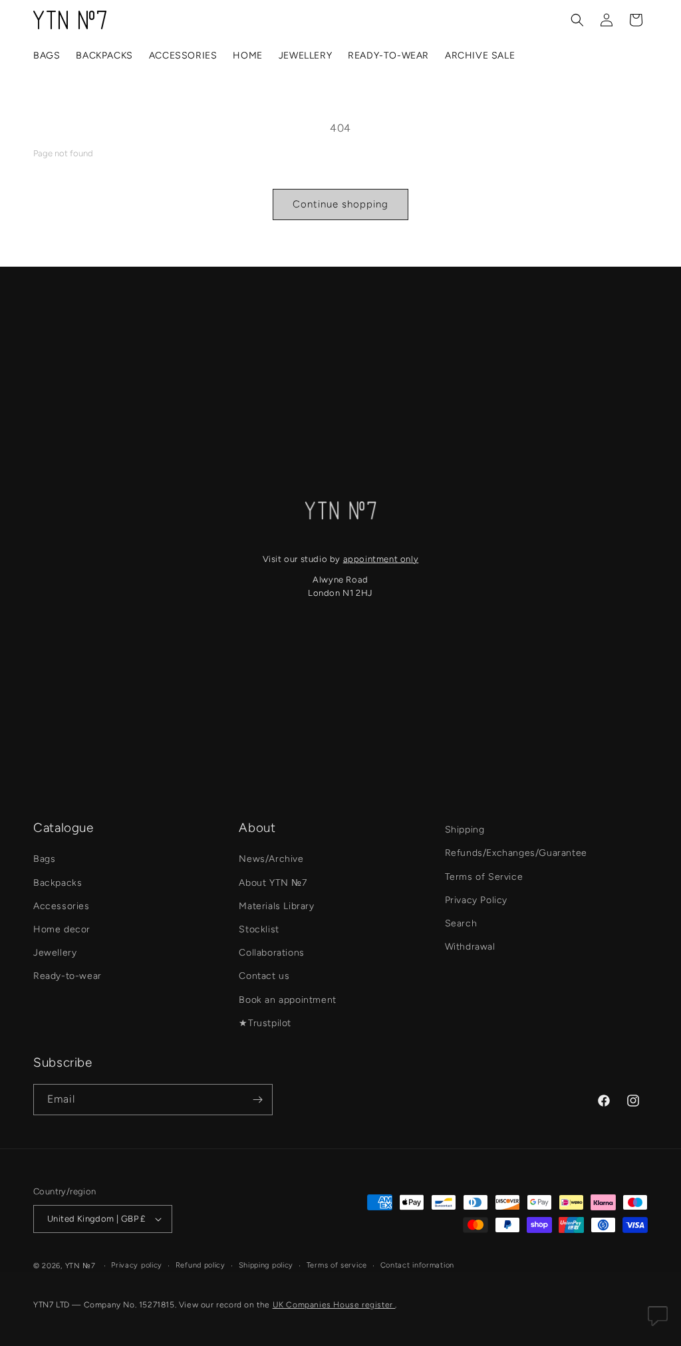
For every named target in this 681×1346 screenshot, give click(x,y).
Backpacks (57, 882)
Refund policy (200, 1265)
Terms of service (337, 1265)
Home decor (61, 929)
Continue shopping (340, 204)
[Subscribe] (257, 1099)
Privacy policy (136, 1265)
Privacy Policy (476, 900)
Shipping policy (266, 1265)
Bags (44, 859)
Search (461, 923)
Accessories (61, 906)
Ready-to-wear (67, 976)
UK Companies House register (334, 1304)
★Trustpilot (265, 1023)
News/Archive (271, 859)
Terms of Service (484, 876)
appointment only (381, 559)
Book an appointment (287, 1000)
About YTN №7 (273, 882)
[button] (577, 20)
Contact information (417, 1265)
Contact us (264, 976)
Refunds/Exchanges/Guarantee (516, 853)
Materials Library (276, 906)
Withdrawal (470, 946)
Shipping (465, 829)
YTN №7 (80, 1266)
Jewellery (54, 952)
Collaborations (271, 952)
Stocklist (259, 929)
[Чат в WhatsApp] (658, 1319)
